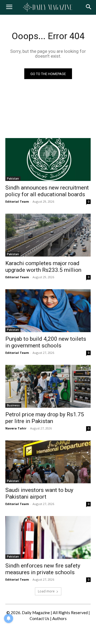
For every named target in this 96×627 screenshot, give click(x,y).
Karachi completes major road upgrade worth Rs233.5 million (43, 266)
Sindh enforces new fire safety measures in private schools (42, 569)
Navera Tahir (15, 428)
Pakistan (13, 178)
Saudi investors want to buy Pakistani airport (39, 493)
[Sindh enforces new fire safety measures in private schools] (48, 537)
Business (13, 405)
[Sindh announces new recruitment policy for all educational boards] (48, 159)
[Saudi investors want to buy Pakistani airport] (48, 461)
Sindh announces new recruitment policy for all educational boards (47, 191)
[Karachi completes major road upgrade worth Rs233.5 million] (48, 235)
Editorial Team (17, 201)
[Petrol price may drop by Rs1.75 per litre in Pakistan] (48, 386)
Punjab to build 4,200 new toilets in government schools (45, 342)
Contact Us (39, 618)
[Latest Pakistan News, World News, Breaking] (48, 7)
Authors (59, 618)
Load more (46, 591)
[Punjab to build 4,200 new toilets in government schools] (48, 310)
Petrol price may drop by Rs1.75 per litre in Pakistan (44, 417)
